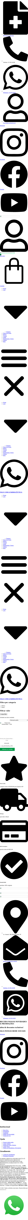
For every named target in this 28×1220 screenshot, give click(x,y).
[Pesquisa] (0, 254)
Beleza (4, 334)
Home (4, 288)
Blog (4, 341)
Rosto (3, 707)
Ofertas (5, 340)
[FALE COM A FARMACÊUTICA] (14, 489)
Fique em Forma (7, 333)
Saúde (4, 337)
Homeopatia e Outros (8, 338)
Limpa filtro (4, 714)
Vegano (5, 336)
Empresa (8, 331)
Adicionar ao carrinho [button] (7, 749)
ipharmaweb (3, 1189)
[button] (14, 372)
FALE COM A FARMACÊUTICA (11, 492)
